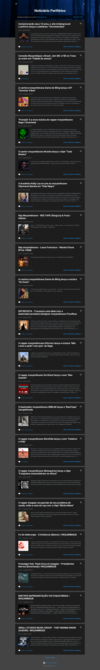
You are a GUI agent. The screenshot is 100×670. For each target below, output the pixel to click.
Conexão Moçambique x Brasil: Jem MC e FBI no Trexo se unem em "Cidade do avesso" (47, 57)
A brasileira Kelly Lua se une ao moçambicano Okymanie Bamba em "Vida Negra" (42, 185)
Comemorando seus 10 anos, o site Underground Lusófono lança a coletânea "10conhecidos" (44, 25)
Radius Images (54, 665)
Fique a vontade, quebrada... (72, 46)
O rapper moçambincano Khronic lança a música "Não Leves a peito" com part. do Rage (47, 344)
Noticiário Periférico (50, 11)
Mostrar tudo (78, 17)
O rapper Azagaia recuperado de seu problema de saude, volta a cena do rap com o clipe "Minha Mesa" (46, 504)
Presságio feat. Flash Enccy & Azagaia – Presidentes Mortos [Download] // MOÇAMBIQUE (46, 565)
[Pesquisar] (84, 4)
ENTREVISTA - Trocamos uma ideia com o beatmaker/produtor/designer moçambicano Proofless (47, 312)
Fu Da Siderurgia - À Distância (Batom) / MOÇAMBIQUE (47, 534)
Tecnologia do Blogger (51, 663)
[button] (81, 24)
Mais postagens (50, 657)
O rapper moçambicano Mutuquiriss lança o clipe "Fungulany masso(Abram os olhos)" (44, 472)
